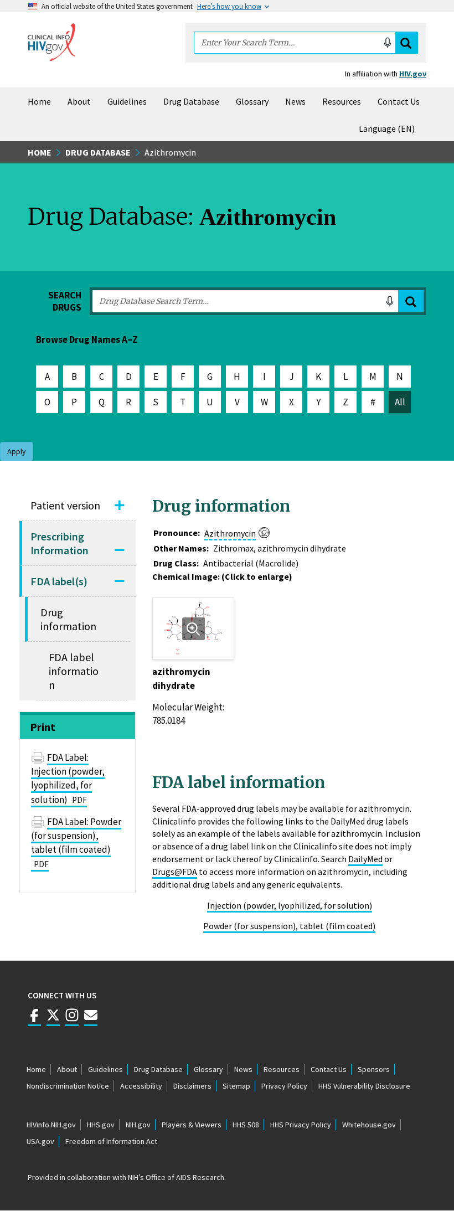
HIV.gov (412, 74)
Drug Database (191, 101)
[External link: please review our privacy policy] (34, 1020)
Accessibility (141, 1086)
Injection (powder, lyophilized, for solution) (289, 905)
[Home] (51, 42)
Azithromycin (230, 533)
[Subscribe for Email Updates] (90, 1020)
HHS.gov (101, 1125)
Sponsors (374, 1069)
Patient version (65, 505)
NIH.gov (138, 1125)
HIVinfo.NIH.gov (51, 1125)
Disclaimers (192, 1086)
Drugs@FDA (174, 871)
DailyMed (365, 858)
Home (39, 101)
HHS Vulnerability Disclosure (364, 1086)
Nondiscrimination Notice (68, 1086)
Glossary (252, 101)
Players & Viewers (191, 1125)
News (295, 101)
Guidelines (127, 101)
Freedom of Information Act (111, 1141)
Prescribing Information (59, 543)
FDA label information (74, 671)
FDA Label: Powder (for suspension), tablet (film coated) (76, 842)
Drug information (68, 619)
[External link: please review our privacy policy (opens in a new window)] (53, 1020)
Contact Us (399, 101)
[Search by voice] (387, 43)
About (79, 101)
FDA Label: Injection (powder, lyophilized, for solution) (68, 778)
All (400, 402)
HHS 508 (246, 1125)
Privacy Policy (284, 1086)
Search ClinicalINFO (406, 43)
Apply (411, 301)
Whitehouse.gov (369, 1125)
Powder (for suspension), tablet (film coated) (289, 925)
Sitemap (236, 1086)
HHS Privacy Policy (300, 1125)
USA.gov (40, 1141)
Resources (341, 101)
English (389, 128)
